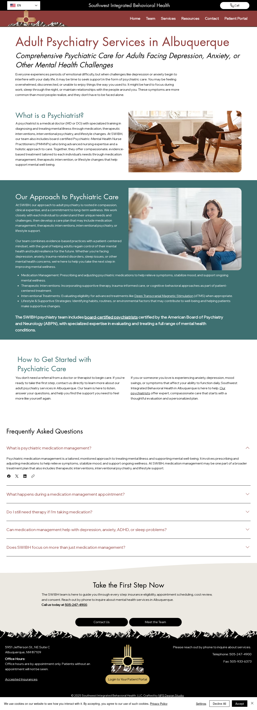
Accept (239, 704)
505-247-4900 (76, 605)
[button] (150, 18)
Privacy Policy (158, 704)
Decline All (219, 704)
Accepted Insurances (21, 679)
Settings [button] (201, 704)
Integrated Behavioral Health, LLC (119, 695)
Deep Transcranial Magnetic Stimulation (163, 296)
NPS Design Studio (171, 695)
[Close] (252, 703)
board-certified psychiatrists (111, 317)
